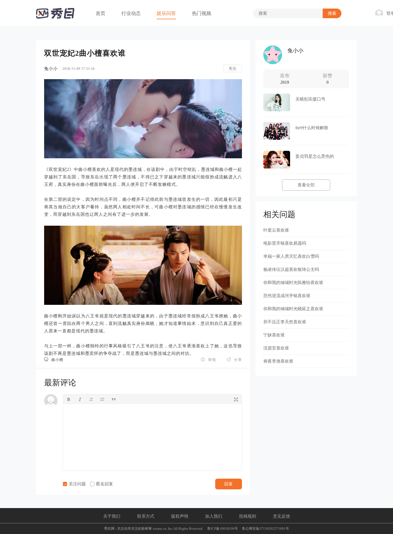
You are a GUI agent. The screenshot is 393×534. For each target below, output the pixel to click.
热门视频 (201, 13)
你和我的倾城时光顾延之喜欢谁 (293, 308)
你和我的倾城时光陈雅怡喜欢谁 (293, 282)
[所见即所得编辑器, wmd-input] (152, 437)
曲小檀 (53, 359)
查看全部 (306, 185)
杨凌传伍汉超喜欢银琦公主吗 (291, 269)
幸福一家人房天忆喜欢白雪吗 (291, 256)
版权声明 (179, 516)
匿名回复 (104, 484)
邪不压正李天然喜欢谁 (284, 322)
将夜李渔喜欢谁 (278, 361)
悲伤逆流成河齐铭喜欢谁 (286, 295)
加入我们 (213, 516)
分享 (234, 359)
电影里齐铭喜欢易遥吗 (284, 243)
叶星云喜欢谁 (276, 230)
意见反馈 (281, 516)
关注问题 (77, 484)
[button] (68, 399)
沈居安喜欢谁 (276, 348)
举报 (208, 359)
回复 (228, 484)
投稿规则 (247, 516)
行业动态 (131, 13)
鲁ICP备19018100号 (222, 529)
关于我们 (111, 516)
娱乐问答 (166, 13)
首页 (100, 13)
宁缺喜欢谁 (274, 335)
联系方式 (145, 516)
